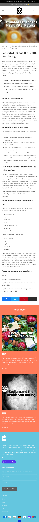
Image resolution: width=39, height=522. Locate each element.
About (3, 502)
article (20, 260)
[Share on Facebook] (6, 299)
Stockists (4, 505)
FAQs (3, 499)
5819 (4, 354)
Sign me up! (9, 489)
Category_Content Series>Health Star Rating (24, 47)
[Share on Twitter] (15, 299)
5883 (4, 413)
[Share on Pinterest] (24, 299)
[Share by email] (32, 299)
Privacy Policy (6, 512)
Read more (5, 368)
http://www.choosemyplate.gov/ (11, 279)
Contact (4, 508)
